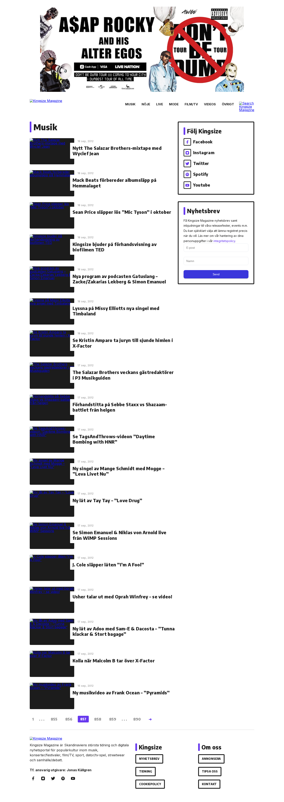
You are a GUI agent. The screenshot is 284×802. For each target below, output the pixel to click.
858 (97, 719)
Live (159, 104)
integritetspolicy (224, 241)
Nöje (146, 104)
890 (137, 719)
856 (68, 719)
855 (54, 719)
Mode (174, 104)
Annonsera (211, 758)
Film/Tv (191, 104)
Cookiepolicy (150, 784)
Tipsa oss (210, 771)
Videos (210, 104)
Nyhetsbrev (149, 758)
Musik (130, 104)
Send (216, 274)
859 (112, 719)
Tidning (145, 771)
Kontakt (209, 784)
